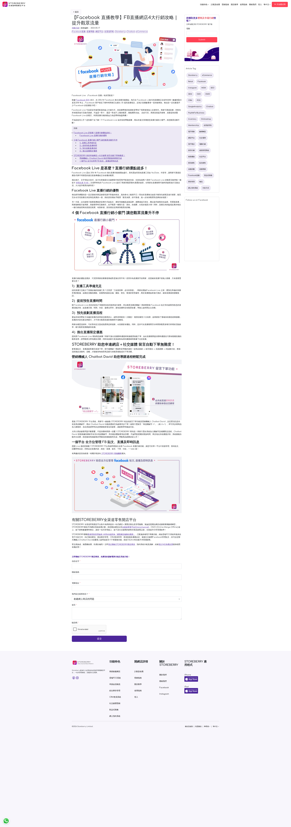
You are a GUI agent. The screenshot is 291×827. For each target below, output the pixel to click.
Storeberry (120, 32)
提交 (99, 638)
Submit (201, 40)
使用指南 (243, 5)
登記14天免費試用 (166, 544)
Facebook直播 (78, 32)
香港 (207, 726)
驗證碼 (75, 623)
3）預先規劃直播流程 (88, 148)
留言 (74, 605)
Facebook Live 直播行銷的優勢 (93, 136)
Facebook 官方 (83, 100)
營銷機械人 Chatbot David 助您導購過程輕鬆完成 (101, 158)
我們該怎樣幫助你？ (80, 594)
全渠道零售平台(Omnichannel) (135, 527)
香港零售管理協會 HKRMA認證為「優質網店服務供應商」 (111, 534)
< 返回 (76, 12)
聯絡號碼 (75, 572)
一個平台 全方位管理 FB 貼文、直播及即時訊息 (99, 161)
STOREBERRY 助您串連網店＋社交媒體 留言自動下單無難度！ (99, 156)
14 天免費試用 (280, 4)
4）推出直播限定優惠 (88, 151)
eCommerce (141, 32)
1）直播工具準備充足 (88, 143)
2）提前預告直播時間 (88, 146)
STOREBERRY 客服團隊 (111, 453)
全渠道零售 (109, 32)
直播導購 (90, 32)
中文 (267, 5)
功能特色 (203, 5)
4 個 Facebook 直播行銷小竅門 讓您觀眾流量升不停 (95, 140)
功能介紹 (75, 28)
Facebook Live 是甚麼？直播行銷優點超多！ (93, 133)
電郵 (188, 29)
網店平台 (99, 32)
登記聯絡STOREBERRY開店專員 (121, 544)
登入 (260, 5)
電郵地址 (76, 583)
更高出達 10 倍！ (83, 183)
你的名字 (76, 561)
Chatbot (131, 32)
